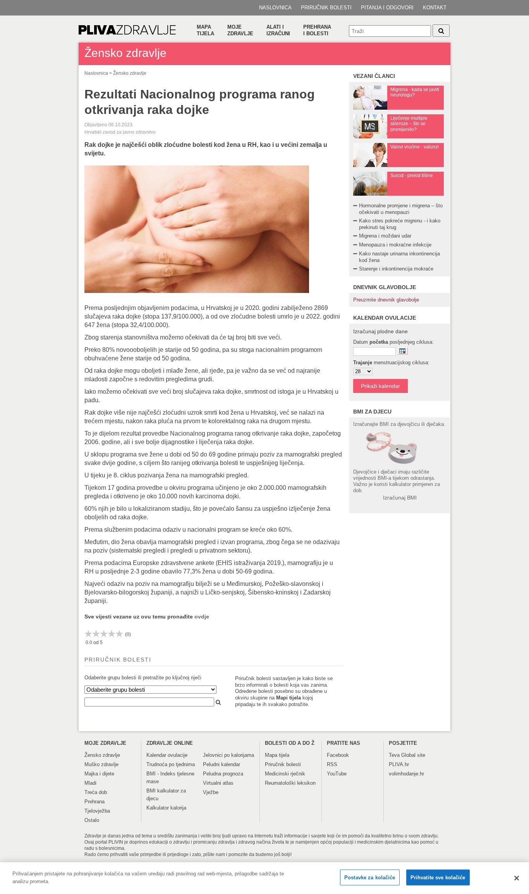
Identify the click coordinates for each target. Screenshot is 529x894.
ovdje (201, 616)
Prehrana (94, 801)
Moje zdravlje (240, 30)
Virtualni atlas (218, 783)
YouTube (337, 774)
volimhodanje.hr (406, 774)
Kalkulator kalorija (166, 808)
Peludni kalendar (221, 764)
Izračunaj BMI (400, 497)
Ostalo (91, 820)
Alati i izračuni (278, 30)
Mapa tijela (205, 30)
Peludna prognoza (223, 774)
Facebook (338, 755)
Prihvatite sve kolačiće (437, 877)
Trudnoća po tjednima (170, 764)
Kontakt (435, 7)
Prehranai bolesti (317, 30)
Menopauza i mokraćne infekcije (395, 245)
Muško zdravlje (101, 764)
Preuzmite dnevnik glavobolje (386, 300)
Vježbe (210, 792)
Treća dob (95, 792)
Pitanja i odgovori (387, 7)
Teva (394, 755)
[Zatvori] (516, 878)
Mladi (90, 783)
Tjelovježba (97, 811)
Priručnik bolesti (326, 7)
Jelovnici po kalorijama (228, 755)
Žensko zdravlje (129, 73)
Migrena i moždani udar (385, 236)
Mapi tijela (288, 698)
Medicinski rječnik (285, 774)
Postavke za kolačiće (369, 877)
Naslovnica (275, 7)
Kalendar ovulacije (166, 755)
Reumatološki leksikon (290, 783)
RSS (332, 764)
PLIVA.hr (399, 764)
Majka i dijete (99, 774)
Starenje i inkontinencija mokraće (396, 269)
